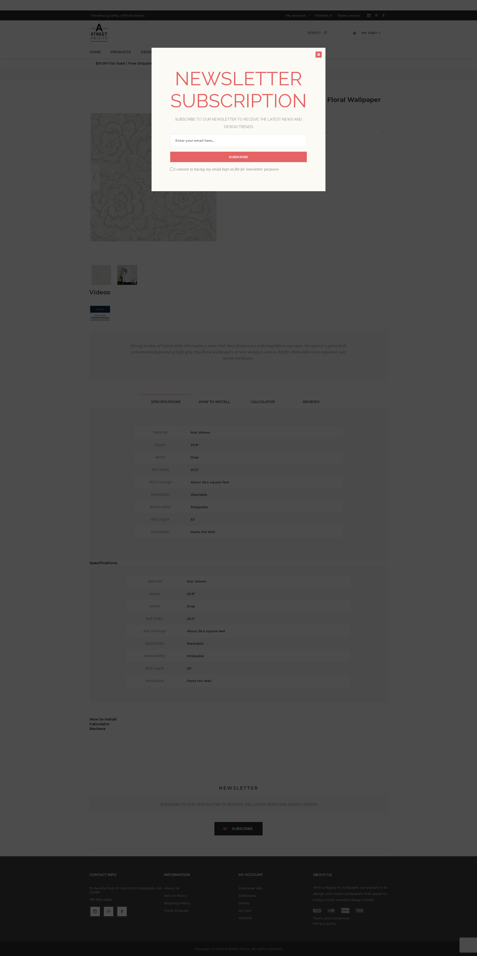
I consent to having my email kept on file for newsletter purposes (226, 169)
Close (319, 54)
